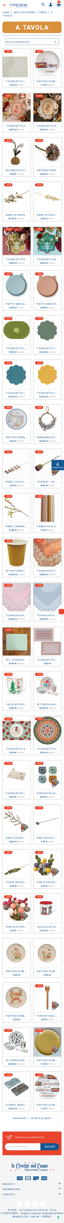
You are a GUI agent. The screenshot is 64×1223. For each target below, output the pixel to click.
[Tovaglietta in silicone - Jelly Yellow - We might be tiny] (47, 374)
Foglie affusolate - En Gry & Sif (27, 882)
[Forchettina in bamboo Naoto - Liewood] (47, 997)
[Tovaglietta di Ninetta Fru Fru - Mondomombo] (17, 107)
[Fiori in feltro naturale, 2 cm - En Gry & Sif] (47, 864)
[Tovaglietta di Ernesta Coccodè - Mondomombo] (47, 107)
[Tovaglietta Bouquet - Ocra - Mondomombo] (17, 241)
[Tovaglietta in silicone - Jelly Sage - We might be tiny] (47, 330)
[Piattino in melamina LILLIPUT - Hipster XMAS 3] (17, 997)
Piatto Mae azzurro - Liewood (26, 304)
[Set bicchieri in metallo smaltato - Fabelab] (17, 552)
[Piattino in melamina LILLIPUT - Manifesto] (47, 1086)
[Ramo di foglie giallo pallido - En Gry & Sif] (47, 196)
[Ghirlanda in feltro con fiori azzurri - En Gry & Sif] (47, 419)
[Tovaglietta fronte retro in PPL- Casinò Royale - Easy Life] (47, 641)
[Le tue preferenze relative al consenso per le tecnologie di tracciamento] (58, 1217)
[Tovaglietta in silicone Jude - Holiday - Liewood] (17, 775)
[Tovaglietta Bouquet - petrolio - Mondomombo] (47, 241)
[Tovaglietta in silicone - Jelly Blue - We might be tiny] (17, 374)
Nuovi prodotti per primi (32, 42)
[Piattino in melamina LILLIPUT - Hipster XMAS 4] (47, 953)
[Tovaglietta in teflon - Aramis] (17, 63)
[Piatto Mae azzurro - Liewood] (17, 285)
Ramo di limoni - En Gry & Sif (25, 215)
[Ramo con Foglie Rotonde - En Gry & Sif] (17, 463)
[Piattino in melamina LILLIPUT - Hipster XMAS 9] (17, 953)
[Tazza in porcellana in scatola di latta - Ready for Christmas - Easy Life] (17, 686)
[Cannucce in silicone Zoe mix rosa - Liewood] (47, 508)
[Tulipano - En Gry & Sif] (47, 463)
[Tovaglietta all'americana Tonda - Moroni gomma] (47, 730)
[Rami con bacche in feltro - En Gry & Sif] (17, 819)
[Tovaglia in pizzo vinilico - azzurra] (47, 597)
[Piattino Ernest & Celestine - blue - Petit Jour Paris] (17, 419)
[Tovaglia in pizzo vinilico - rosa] (17, 597)
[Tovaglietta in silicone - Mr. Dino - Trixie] (17, 330)
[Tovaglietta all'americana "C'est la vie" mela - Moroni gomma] (17, 730)
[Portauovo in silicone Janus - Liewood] (47, 775)
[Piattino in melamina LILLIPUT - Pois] (47, 1042)
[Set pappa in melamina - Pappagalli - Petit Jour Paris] (17, 1042)
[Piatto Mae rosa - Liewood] (47, 285)
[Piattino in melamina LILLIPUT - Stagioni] (47, 63)
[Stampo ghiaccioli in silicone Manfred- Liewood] (17, 1086)
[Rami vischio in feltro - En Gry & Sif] (47, 819)
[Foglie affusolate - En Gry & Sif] (17, 864)
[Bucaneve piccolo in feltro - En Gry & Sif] (17, 152)
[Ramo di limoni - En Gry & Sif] (17, 196)
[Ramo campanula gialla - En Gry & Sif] (17, 508)
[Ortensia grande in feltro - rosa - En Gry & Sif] (47, 152)
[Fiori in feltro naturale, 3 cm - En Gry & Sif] (17, 908)
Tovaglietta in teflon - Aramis (26, 81)
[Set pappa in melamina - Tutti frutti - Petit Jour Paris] (47, 686)
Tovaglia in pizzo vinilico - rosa (28, 615)
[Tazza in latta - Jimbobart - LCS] (47, 908)
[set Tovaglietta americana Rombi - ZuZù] (17, 641)
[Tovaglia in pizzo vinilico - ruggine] (47, 552)
